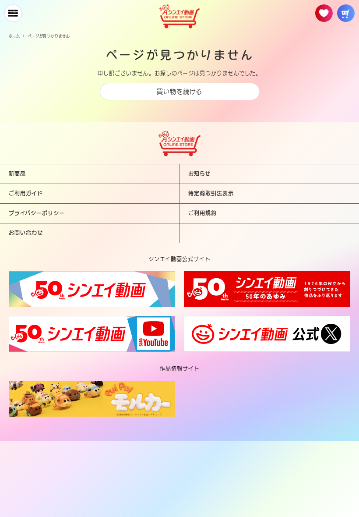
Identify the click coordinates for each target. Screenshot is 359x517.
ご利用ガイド (26, 193)
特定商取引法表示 (211, 193)
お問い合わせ (26, 232)
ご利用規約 (202, 213)
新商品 (17, 173)
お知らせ (199, 173)
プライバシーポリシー (37, 213)
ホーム (14, 36)
